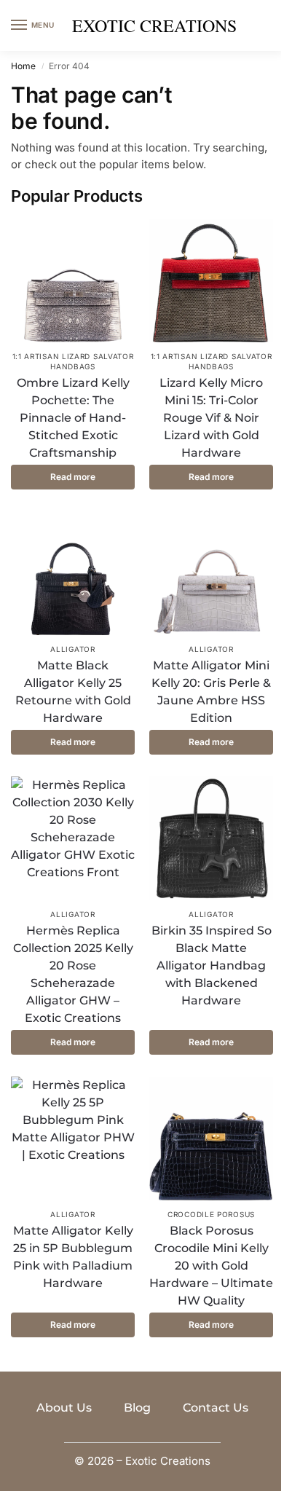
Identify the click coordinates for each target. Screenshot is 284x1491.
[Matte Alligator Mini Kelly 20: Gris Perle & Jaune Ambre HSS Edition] (211, 573)
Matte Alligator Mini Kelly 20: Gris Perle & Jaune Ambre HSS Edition (211, 691)
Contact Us (215, 1408)
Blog (137, 1408)
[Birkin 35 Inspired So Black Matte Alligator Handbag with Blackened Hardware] (211, 838)
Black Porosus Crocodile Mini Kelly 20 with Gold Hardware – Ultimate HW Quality (211, 1265)
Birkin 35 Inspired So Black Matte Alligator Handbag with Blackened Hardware (211, 965)
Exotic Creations (154, 25)
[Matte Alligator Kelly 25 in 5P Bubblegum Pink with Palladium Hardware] (73, 1138)
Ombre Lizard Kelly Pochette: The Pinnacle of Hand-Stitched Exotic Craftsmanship (73, 418)
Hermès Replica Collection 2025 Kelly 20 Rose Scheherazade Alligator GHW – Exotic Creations (73, 974)
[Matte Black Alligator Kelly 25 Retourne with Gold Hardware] (73, 573)
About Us (64, 1408)
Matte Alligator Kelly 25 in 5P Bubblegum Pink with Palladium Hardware (73, 1257)
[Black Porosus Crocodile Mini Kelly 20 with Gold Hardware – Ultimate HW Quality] (211, 1138)
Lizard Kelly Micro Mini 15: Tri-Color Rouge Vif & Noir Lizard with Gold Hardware (211, 418)
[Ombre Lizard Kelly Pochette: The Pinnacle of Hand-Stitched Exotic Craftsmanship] (73, 280)
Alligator (72, 649)
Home (23, 65)
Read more (72, 476)
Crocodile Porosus (211, 1214)
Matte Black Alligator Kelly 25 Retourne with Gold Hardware (73, 691)
